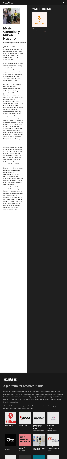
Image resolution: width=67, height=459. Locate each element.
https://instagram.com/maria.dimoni (13, 42)
